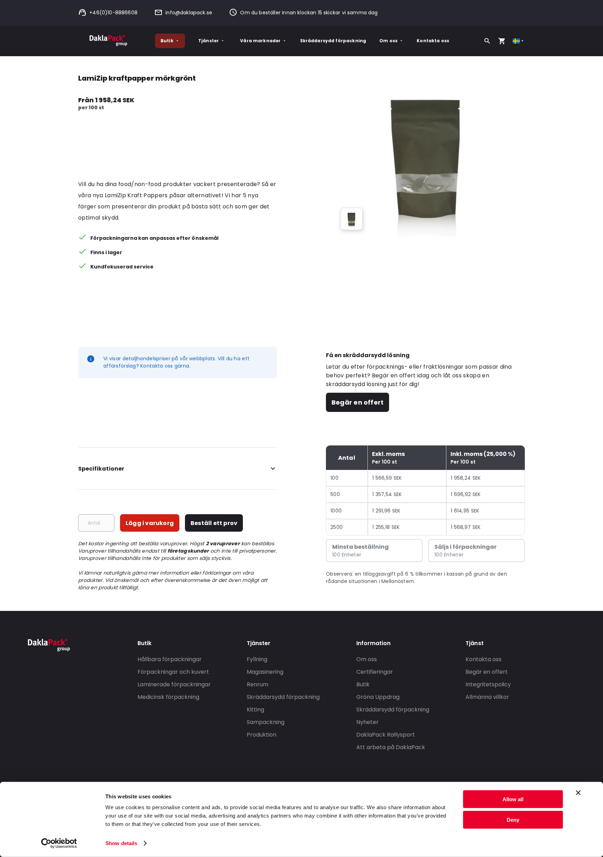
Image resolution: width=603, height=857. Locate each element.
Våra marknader (260, 41)
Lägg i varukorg (150, 523)
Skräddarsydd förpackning (333, 41)
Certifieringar (374, 672)
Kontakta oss (433, 41)
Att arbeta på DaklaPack (390, 747)
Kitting (255, 709)
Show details (121, 843)
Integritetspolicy (488, 684)
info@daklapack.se (188, 12)
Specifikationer (101, 469)
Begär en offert (358, 402)
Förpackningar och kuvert (173, 672)
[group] (351, 219)
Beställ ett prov (214, 523)
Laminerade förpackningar (174, 684)
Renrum (257, 684)
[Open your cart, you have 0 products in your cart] (502, 41)
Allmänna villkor (487, 697)
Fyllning (257, 659)
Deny (513, 819)
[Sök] (487, 41)
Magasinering (265, 672)
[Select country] (519, 41)
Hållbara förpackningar (169, 659)
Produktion (261, 735)
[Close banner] (578, 792)
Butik (167, 41)
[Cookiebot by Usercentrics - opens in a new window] (59, 843)
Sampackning (265, 722)
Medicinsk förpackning (168, 697)
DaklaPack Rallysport (385, 735)
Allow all (512, 799)
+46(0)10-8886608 (113, 12)
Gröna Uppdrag (378, 697)
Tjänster (208, 41)
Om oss (388, 41)
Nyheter (367, 722)
